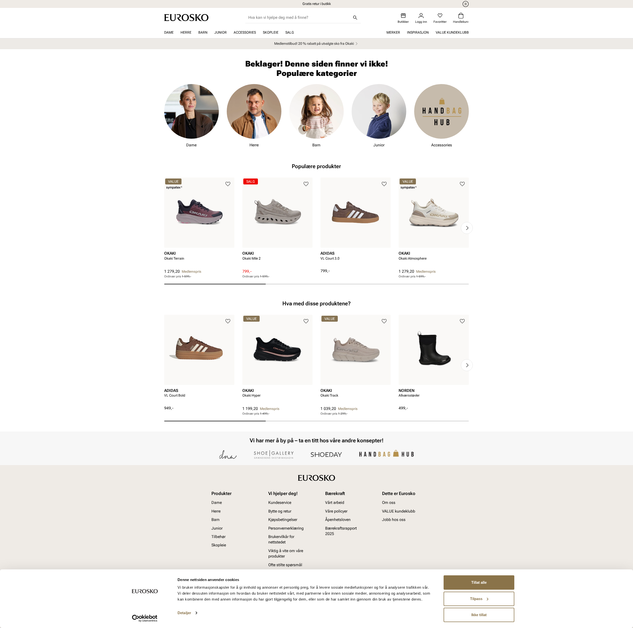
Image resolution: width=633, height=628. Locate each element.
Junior (220, 32)
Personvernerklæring (286, 528)
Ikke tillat (479, 615)
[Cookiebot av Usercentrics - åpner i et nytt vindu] (144, 618)
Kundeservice (279, 502)
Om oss (388, 502)
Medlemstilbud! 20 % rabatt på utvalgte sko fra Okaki (314, 43)
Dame (169, 32)
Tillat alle (479, 582)
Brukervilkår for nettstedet (281, 539)
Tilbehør (218, 536)
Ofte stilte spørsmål (285, 564)
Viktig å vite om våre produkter (285, 553)
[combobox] (299, 17)
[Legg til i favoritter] (227, 184)
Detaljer (184, 613)
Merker (393, 32)
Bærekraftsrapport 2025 (341, 531)
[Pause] (465, 4)
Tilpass (476, 599)
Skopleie (270, 32)
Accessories (245, 32)
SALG (289, 32)
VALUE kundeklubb (452, 32)
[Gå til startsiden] (186, 17)
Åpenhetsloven (338, 519)
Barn (202, 32)
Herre (186, 32)
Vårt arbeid (334, 502)
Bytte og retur (279, 511)
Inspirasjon (418, 32)
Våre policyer (336, 511)
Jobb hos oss (394, 519)
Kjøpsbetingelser (282, 519)
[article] (199, 223)
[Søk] (355, 17)
